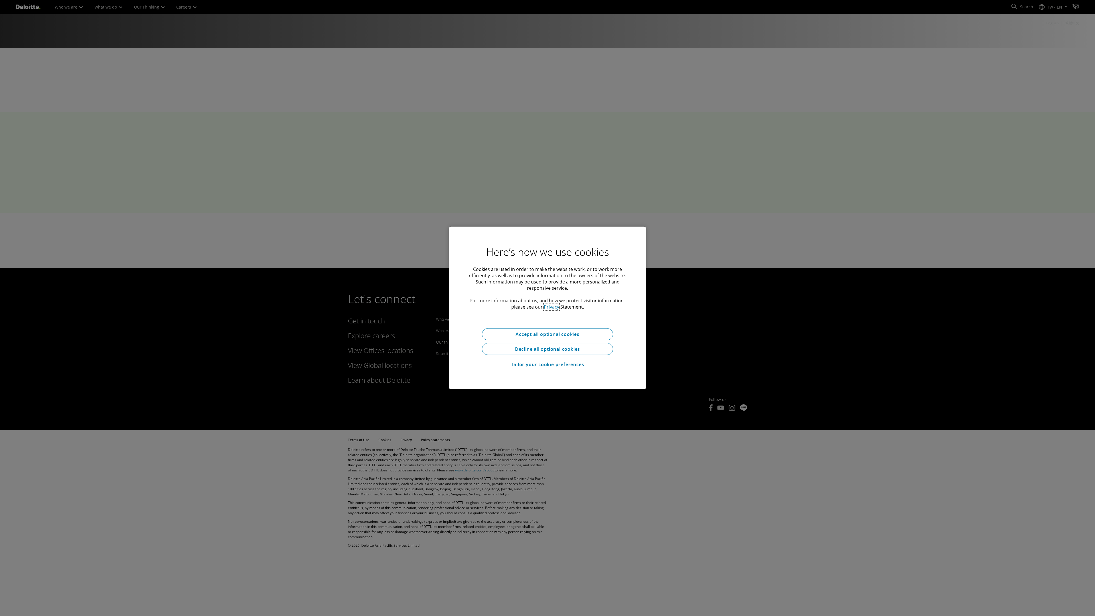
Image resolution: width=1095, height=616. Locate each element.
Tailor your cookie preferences (547, 364)
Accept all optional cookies (547, 334)
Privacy (551, 307)
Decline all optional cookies (547, 349)
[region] (547, 308)
